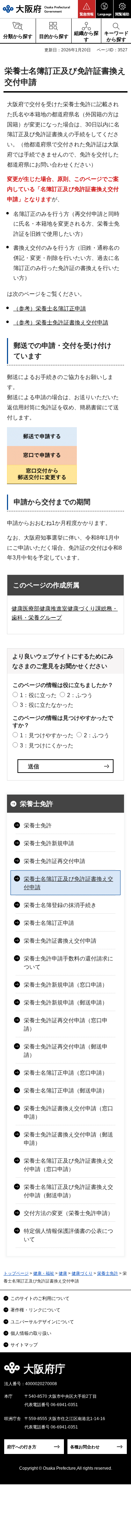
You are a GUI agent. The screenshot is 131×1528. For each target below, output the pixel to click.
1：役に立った (38, 695)
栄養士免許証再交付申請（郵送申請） (66, 1051)
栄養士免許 (36, 803)
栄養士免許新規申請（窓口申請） (66, 985)
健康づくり (82, 1273)
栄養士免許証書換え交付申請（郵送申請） (68, 1139)
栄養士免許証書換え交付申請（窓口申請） (68, 1112)
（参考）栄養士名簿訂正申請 (49, 309)
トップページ (16, 1273)
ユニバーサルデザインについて (42, 1321)
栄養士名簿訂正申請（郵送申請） (66, 1091)
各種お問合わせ (85, 1447)
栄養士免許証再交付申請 (54, 861)
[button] (86, 9)
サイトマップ (24, 1344)
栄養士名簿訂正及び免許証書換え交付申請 (68, 883)
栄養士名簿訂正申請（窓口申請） (66, 1073)
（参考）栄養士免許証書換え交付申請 (60, 323)
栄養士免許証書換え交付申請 (60, 941)
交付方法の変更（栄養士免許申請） (68, 1213)
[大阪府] (36, 9)
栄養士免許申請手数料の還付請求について (68, 963)
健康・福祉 (43, 1273)
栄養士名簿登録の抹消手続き (60, 905)
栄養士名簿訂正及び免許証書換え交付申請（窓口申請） (68, 1165)
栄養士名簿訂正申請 (49, 923)
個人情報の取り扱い (30, 1333)
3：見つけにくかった (46, 745)
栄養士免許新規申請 (49, 843)
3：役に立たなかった (46, 705)
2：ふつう (80, 695)
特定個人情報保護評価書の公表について (68, 1235)
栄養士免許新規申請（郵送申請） (66, 1003)
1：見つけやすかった (46, 735)
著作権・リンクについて (35, 1310)
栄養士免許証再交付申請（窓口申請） (66, 1024)
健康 (63, 1273)
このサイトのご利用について (40, 1298)
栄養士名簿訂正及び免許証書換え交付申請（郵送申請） (68, 1191)
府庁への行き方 (21, 1447)
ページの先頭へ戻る (117, 1371)
